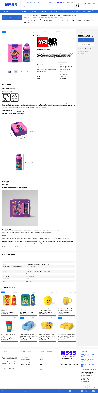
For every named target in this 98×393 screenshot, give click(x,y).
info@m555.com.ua (27, 391)
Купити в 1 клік (87, 44)
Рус (38, 2)
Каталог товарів (8, 17)
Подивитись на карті (65, 369)
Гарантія (44, 11)
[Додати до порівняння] (34, 35)
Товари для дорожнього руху (8, 368)
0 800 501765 (18, 391)
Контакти (42, 369)
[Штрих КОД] (8, 276)
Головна (6, 11)
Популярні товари (24, 357)
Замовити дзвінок (68, 2)
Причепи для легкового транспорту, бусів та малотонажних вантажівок (9, 358)
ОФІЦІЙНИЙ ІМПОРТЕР (65, 69)
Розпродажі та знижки (25, 359)
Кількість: (82, 48)
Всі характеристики (62, 62)
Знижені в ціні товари (25, 364)
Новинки (22, 354)
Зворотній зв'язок (8, 391)
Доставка (34, 11)
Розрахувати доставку (84, 51)
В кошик (87, 40)
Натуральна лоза (5, 365)
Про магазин (54, 11)
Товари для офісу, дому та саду (8, 361)
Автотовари (4, 370)
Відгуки (15, 11)
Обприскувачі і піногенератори (8, 363)
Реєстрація (32, 2)
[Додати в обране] (34, 32)
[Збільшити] (19, 51)
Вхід (28, 2)
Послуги (24, 11)
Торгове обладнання (6, 354)
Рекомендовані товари (25, 362)
